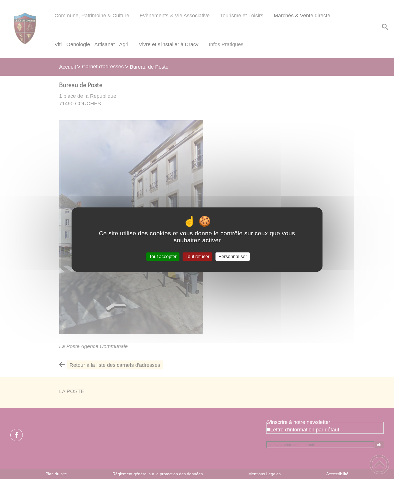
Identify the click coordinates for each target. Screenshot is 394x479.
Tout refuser (197, 256)
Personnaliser (232, 256)
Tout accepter (163, 256)
